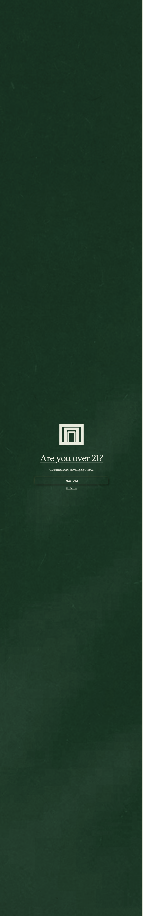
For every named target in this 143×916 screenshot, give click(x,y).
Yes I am (71, 481)
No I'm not (71, 488)
